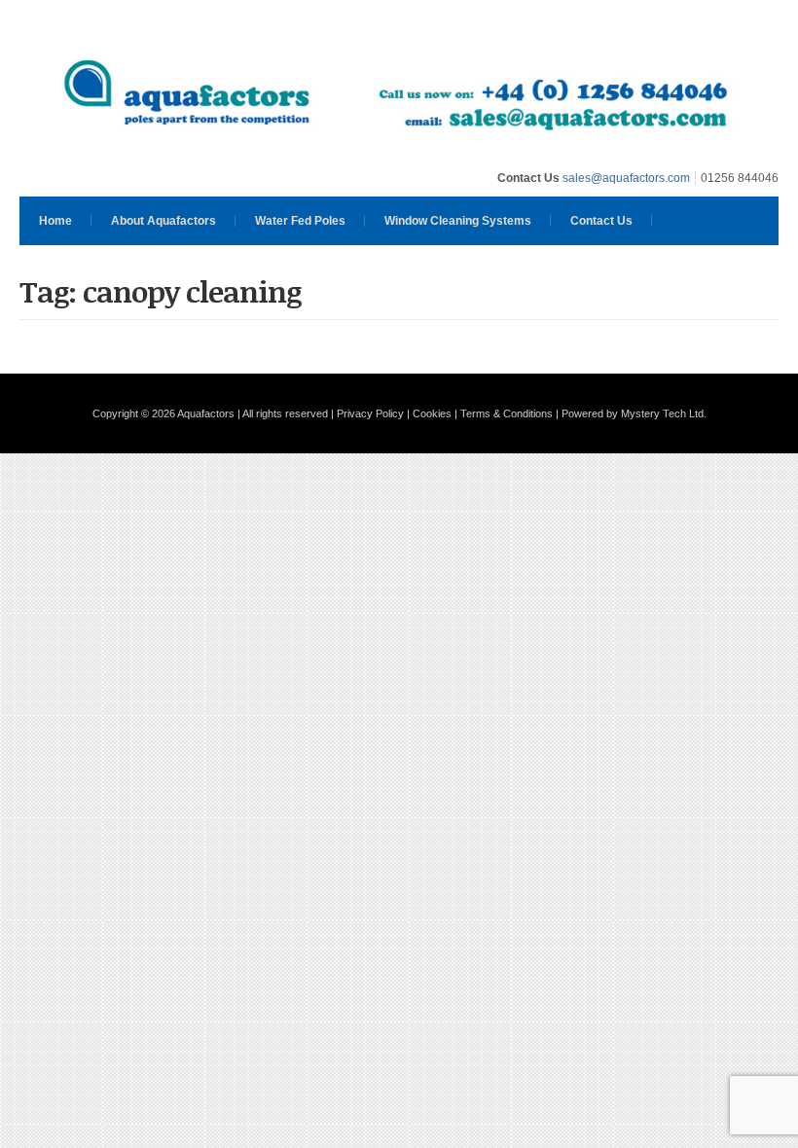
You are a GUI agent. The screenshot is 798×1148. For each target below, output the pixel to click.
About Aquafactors (163, 221)
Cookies (432, 413)
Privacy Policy (370, 413)
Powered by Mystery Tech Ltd (633, 413)
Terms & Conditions (506, 413)
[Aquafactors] (399, 153)
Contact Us (601, 221)
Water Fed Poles (300, 221)
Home (55, 221)
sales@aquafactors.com (626, 178)
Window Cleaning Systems (457, 221)
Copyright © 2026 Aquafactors (163, 413)
